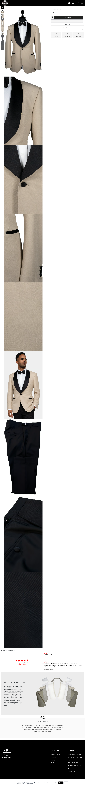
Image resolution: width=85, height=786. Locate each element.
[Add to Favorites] (52, 17)
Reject (66, 782)
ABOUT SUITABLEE (56, 754)
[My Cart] (73, 3)
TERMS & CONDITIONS (74, 765)
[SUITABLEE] (33, 2)
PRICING (53, 757)
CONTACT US (71, 771)
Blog (52, 763)
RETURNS (71, 760)
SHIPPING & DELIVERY (74, 754)
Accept (60, 782)
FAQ (69, 768)
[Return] (2, 7)
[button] (2, 12)
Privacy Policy (73, 763)
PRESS (53, 760)
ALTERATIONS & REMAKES (75, 757)
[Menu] (82, 3)
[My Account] (69, 3)
